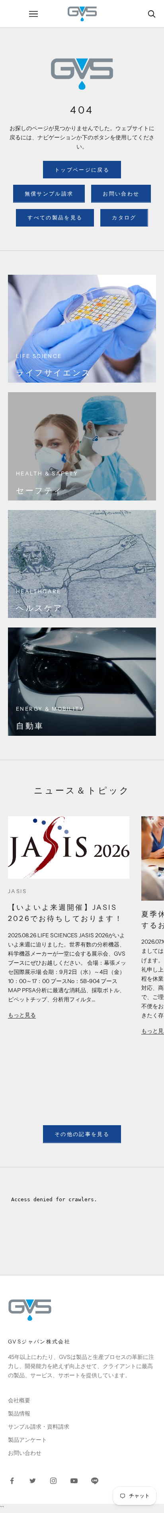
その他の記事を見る (82, 1134)
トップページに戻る (82, 169)
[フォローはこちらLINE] (95, 1481)
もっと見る (22, 1014)
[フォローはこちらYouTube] (74, 1481)
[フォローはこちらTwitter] (33, 1481)
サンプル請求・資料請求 (38, 1426)
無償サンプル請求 (49, 193)
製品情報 (19, 1413)
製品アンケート (27, 1439)
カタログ (124, 217)
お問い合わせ (121, 193)
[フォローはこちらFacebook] (12, 1481)
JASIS (17, 891)
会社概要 (19, 1400)
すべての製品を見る (54, 217)
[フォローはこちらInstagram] (53, 1481)
